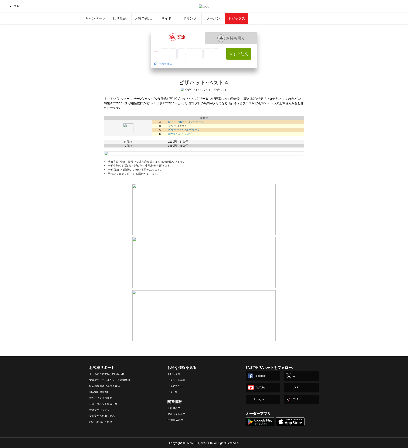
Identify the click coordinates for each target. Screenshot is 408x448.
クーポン (213, 18)
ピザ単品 (120, 18)
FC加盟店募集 (175, 420)
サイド (166, 18)
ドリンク (190, 18)
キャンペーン (95, 18)
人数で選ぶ (143, 18)
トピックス (236, 18)
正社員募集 (173, 408)
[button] (177, 37)
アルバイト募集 (176, 414)
